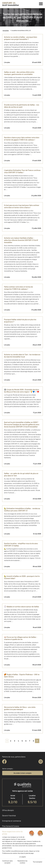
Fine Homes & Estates (10, 826)
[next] (37, 741)
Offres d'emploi (8, 810)
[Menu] (41, 3)
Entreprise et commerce (11, 821)
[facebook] (4, 761)
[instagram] (40, 761)
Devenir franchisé (9, 815)
